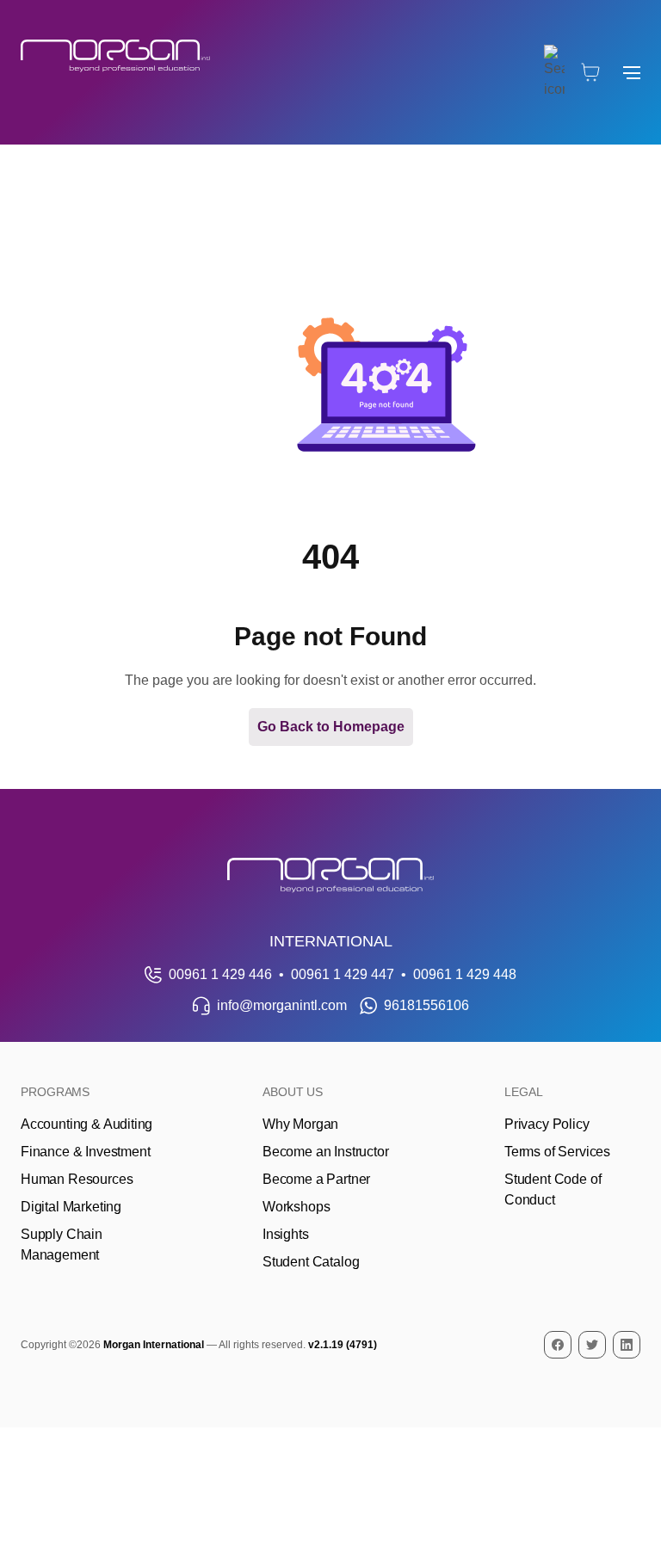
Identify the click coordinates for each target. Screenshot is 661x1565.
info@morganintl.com (282, 1005)
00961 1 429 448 (464, 974)
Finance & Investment (85, 1151)
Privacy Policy (547, 1124)
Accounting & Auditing (86, 1124)
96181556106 (426, 1005)
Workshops (296, 1206)
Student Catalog (311, 1261)
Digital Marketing (71, 1206)
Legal (523, 1092)
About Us (293, 1092)
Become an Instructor (325, 1151)
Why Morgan (300, 1124)
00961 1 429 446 (220, 974)
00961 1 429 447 (342, 974)
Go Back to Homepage (331, 726)
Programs (55, 1092)
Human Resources (77, 1179)
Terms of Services (557, 1151)
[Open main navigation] (631, 72)
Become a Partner (316, 1179)
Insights (286, 1234)
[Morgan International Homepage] (330, 875)
